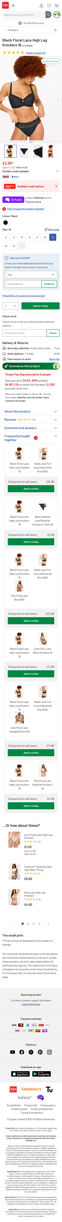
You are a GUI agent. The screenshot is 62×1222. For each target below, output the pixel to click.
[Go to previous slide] (4, 99)
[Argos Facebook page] (22, 1052)
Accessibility (14, 1105)
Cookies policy (19, 1108)
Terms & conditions (32, 1112)
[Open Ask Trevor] (56, 14)
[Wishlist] (49, 5)
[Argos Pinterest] (40, 1052)
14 (37, 237)
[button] (50, 61)
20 (6, 245)
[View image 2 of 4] (24, 151)
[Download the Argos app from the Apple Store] (20, 1075)
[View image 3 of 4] (38, 151)
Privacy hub (30, 1105)
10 (22, 237)
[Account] (41, 5)
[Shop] (13, 5)
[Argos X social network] (31, 1052)
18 (53, 237)
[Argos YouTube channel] (12, 1052)
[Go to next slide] (57, 99)
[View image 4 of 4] (51, 151)
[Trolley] (56, 5)
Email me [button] (49, 283)
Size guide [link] (53, 229)
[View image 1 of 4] (10, 151)
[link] (24, 53)
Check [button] (53, 332)
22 (14, 245)
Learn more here (31, 1004)
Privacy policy (48, 1105)
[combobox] (23, 14)
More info (54, 359)
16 (45, 237)
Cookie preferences (42, 1108)
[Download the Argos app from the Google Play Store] (41, 1075)
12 (29, 237)
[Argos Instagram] (49, 1052)
